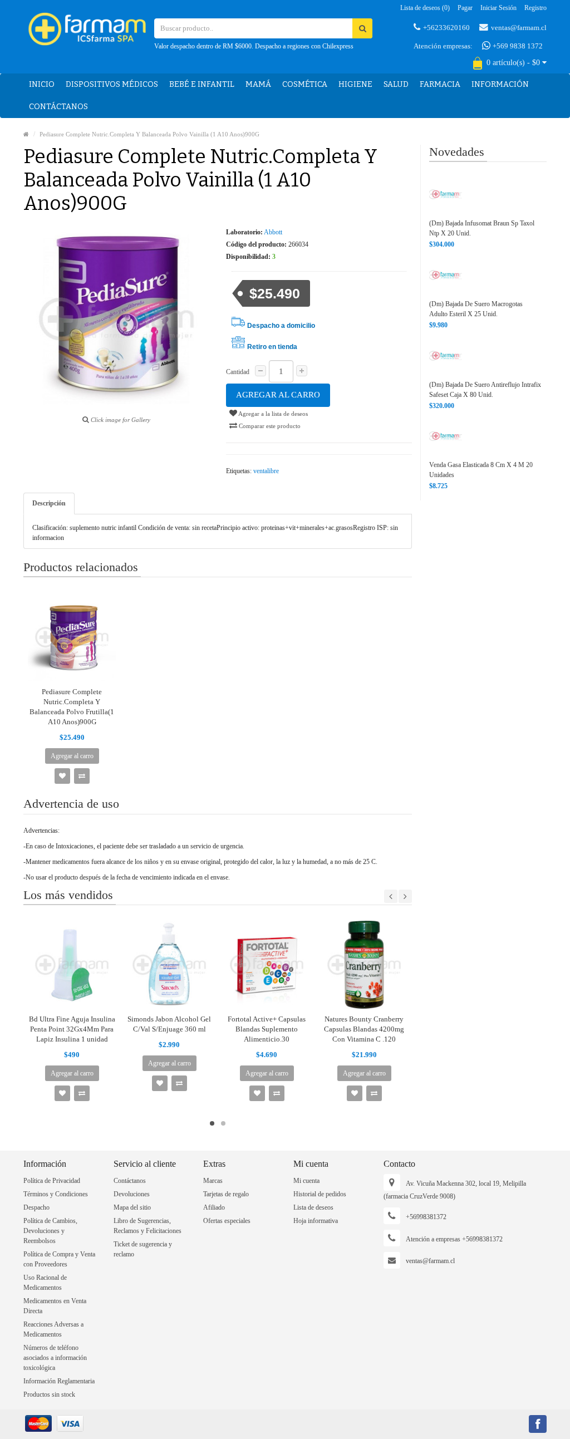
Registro (535, 8)
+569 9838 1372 (517, 46)
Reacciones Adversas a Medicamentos (53, 1329)
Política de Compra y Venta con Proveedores (59, 1259)
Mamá (258, 84)
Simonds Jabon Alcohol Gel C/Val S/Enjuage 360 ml (169, 1024)
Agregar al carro (278, 394)
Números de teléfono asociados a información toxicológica (55, 1358)
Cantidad (237, 372)
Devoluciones (132, 1194)
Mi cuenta (306, 1181)
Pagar (465, 8)
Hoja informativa (315, 1221)
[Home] (26, 134)
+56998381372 (426, 1217)
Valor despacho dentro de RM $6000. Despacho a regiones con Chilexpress (253, 46)
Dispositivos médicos (112, 84)
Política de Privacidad (51, 1181)
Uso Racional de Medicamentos (45, 1282)
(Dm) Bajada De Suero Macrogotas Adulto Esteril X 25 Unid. (476, 309)
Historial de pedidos (319, 1194)
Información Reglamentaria (59, 1381)
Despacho (36, 1207)
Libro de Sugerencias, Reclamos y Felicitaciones (147, 1226)
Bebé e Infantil (201, 84)
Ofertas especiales (226, 1221)
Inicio (42, 84)
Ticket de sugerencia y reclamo (143, 1249)
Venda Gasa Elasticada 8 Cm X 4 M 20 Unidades (481, 470)
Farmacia (440, 84)
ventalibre (266, 471)
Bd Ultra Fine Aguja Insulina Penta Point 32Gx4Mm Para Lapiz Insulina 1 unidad (72, 1029)
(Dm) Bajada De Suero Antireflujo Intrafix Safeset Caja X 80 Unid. (485, 390)
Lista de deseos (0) (425, 8)
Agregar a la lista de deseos (272, 413)
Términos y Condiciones (55, 1194)
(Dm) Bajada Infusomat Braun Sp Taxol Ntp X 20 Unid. (481, 228)
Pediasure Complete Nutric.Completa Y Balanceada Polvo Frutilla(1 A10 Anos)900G (72, 706)
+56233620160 (446, 27)
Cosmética (304, 84)
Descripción (49, 503)
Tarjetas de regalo (226, 1194)
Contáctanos (58, 106)
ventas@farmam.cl (519, 27)
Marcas (213, 1181)
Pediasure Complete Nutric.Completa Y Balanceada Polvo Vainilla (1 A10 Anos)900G (149, 134)
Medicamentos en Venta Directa (54, 1306)
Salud (396, 84)
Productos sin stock (49, 1394)
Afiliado (214, 1207)
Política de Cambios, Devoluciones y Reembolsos (50, 1231)
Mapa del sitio (132, 1207)
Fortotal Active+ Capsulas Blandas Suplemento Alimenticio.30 (267, 1029)
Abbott (273, 232)
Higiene (355, 84)
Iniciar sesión (498, 8)
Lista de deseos (313, 1207)
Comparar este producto (269, 426)
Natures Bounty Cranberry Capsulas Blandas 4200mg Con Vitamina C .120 (364, 1029)
